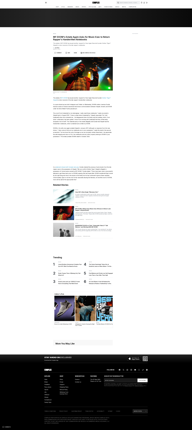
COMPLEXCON (132, 6)
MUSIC (77, 6)
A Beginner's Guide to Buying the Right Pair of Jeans (84, 361)
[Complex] (96, 3)
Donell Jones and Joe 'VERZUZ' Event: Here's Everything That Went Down (69, 319)
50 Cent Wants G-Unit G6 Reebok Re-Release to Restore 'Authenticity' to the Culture (100, 319)
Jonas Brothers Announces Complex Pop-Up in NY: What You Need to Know (70, 302)
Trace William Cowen (80, 239)
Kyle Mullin (78, 272)
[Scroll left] (54, 345)
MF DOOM (64, 98)
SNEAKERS (70, 6)
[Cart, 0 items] (147, 3)
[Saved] (141, 2)
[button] (83, 182)
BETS (100, 6)
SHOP (57, 6)
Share (75, 52)
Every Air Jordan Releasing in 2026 (63, 360)
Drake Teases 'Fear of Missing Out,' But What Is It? (69, 310)
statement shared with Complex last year (67, 203)
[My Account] (144, 3)
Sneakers (56, 358)
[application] (83, 183)
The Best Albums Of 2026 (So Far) (104, 360)
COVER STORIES (108, 6)
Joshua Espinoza (79, 256)
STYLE (63, 6)
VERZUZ (117, 6)
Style (76, 358)
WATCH (124, 6)
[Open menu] (45, 2)
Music (54, 33)
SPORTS (84, 6)
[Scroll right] (111, 345)
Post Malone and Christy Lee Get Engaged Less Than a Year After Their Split (101, 310)
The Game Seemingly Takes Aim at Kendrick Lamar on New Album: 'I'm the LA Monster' (100, 302)
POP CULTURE (92, 6)
